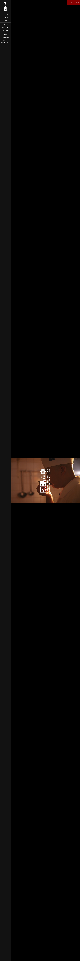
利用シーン (5, 24)
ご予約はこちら (72, 2)
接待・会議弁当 (5, 37)
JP (7, 40)
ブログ (5, 34)
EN (4, 40)
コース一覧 (5, 17)
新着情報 (5, 30)
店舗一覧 (5, 14)
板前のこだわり (5, 27)
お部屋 (5, 20)
